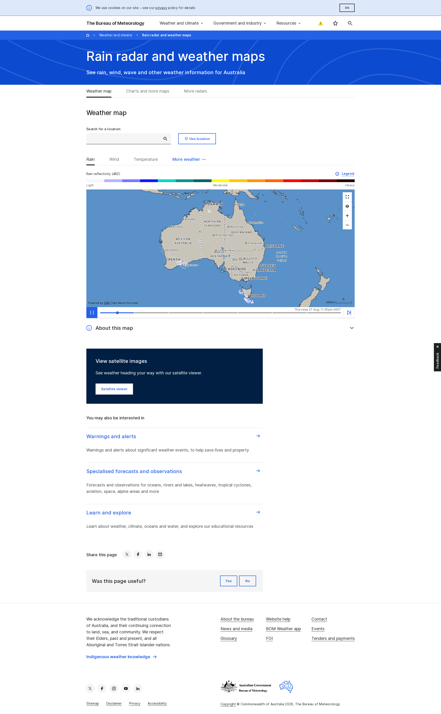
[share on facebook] (138, 554)
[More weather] (347, 206)
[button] (189, 159)
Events (318, 628)
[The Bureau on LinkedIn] (137, 688)
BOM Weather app (283, 628)
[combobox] (128, 138)
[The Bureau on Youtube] (125, 688)
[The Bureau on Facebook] (102, 688)
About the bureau (237, 619)
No (247, 581)
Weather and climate (115, 35)
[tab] (102, 91)
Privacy (134, 703)
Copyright (228, 704)
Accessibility (157, 703)
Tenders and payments (333, 638)
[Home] (87, 35)
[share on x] (127, 554)
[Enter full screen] (347, 196)
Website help (278, 619)
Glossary (228, 638)
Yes (229, 581)
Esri (107, 303)
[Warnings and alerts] (320, 23)
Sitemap (92, 703)
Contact (319, 619)
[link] (121, 657)
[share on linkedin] (149, 554)
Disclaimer (114, 703)
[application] (220, 248)
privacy (161, 8)
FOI (269, 638)
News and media (236, 628)
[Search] (350, 23)
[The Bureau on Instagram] (114, 688)
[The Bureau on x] (90, 688)
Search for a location (103, 129)
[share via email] (160, 554)
